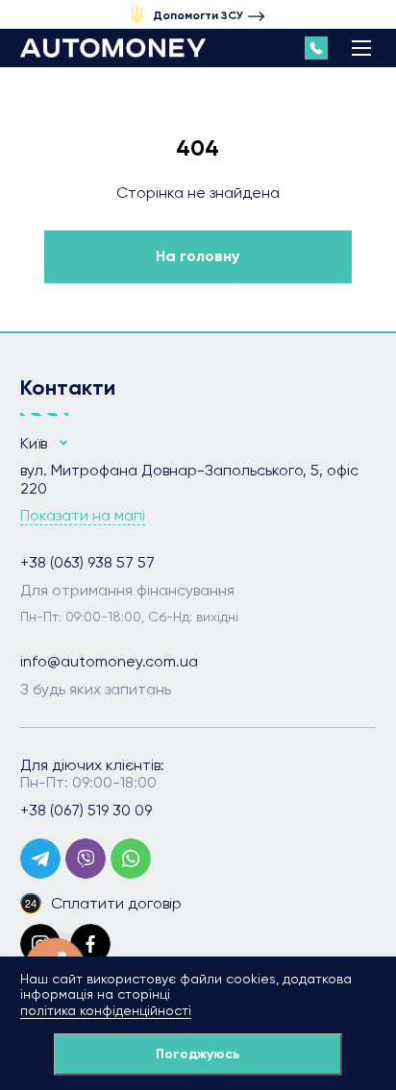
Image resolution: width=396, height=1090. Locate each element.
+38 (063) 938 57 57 (87, 562)
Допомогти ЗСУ (198, 15)
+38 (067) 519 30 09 (86, 810)
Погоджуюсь (197, 1054)
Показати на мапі (82, 515)
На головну (197, 256)
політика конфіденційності (105, 1010)
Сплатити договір (116, 903)
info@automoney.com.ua (109, 661)
